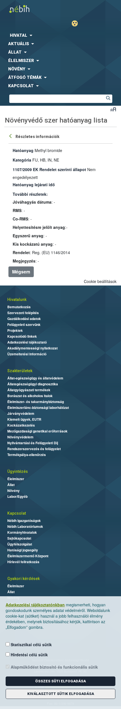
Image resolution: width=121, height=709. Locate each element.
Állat (11, 484)
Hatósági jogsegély (22, 550)
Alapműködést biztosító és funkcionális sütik (54, 667)
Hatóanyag (23, 150)
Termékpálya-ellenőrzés (26, 454)
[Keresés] (108, 99)
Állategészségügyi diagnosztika (32, 383)
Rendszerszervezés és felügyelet (34, 448)
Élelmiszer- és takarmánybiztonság (35, 401)
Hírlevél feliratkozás (23, 561)
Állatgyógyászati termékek (28, 389)
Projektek (15, 330)
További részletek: (30, 194)
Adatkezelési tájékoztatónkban (35, 604)
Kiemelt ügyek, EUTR (24, 419)
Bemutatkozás (19, 306)
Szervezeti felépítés (23, 312)
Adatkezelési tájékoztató (27, 342)
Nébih (30, 9)
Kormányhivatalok (22, 532)
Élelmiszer (15, 478)
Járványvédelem (20, 413)
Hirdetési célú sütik (29, 654)
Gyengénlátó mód (77, 23)
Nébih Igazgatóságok (24, 520)
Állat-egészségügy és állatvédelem (35, 378)
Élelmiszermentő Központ (27, 555)
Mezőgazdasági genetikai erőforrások (37, 431)
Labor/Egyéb (17, 496)
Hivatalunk (16, 299)
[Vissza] (11, 136)
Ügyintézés (17, 471)
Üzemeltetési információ (26, 353)
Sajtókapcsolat (19, 538)
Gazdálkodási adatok (24, 318)
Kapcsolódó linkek (22, 336)
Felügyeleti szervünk (24, 324)
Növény (13, 490)
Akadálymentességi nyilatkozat (32, 348)
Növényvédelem (20, 436)
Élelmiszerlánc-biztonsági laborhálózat (38, 407)
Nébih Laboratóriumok (25, 526)
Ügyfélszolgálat (19, 544)
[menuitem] (60, 35)
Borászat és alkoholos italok (30, 395)
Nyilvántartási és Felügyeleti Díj (32, 442)
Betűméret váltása (113, 109)
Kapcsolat (16, 513)
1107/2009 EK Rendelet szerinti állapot (49, 169)
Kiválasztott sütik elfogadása (60, 694)
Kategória (22, 160)
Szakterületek (19, 371)
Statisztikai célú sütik (31, 644)
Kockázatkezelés (21, 425)
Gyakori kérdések (23, 578)
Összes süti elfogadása (60, 681)
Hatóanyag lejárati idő (34, 184)
